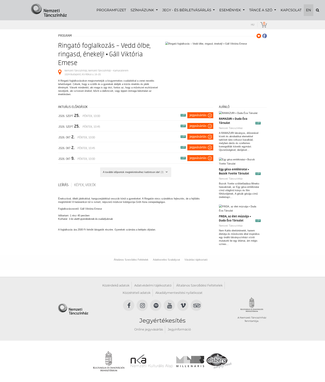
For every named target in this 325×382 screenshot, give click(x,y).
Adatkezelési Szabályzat (166, 259)
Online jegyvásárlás (148, 329)
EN (308, 10)
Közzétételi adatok (137, 293)
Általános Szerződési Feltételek (131, 259)
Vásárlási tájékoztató (196, 259)
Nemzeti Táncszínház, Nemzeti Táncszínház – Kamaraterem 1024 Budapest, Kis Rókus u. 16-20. (96, 72)
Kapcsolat (291, 10)
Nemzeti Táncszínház (231, 128)
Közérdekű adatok (116, 285)
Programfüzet (111, 10)
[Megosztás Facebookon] (264, 36)
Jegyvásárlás (198, 115)
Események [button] (230, 10)
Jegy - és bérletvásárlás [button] (187, 10)
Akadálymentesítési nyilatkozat (179, 293)
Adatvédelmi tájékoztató (153, 285)
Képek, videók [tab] (85, 185)
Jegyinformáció (179, 329)
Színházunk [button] (143, 10)
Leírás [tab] (63, 185)
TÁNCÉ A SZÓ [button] (261, 10)
